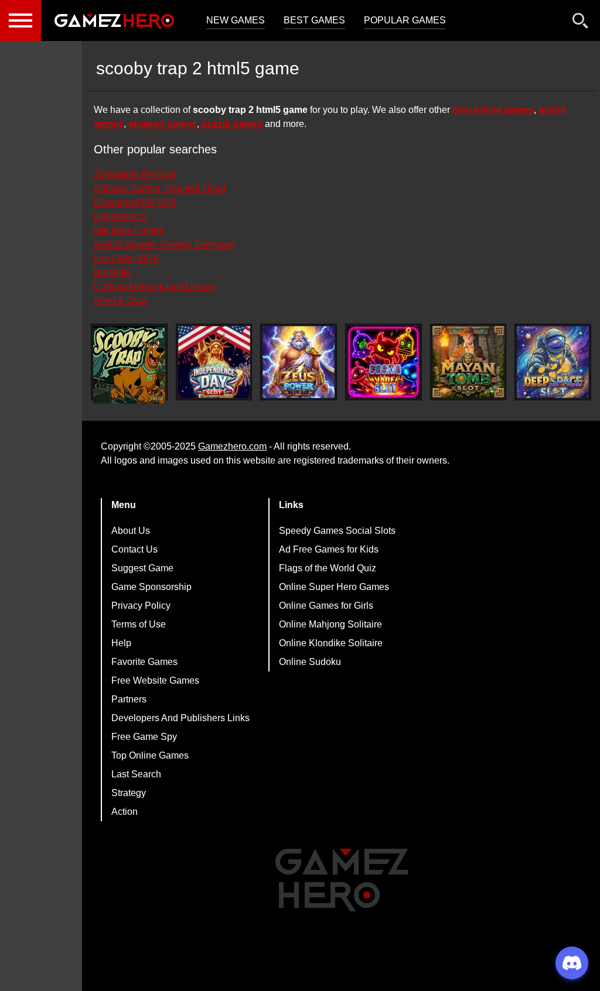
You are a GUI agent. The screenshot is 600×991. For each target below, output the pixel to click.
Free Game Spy (144, 737)
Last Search (136, 774)
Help (121, 643)
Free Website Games (155, 680)
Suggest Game (142, 568)
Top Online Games (150, 755)
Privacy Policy (141, 606)
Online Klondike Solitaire (331, 643)
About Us (130, 531)
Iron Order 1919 (126, 258)
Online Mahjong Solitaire (330, 624)
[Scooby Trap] (129, 365)
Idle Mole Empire (129, 230)
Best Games (314, 20)
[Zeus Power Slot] (298, 362)
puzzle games (232, 124)
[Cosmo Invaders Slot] (383, 362)
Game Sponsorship (151, 587)
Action (124, 812)
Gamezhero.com (232, 446)
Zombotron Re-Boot (135, 174)
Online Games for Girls (326, 606)
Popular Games (405, 20)
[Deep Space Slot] (553, 362)
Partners (128, 699)
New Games (235, 20)
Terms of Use (138, 624)
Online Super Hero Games (334, 587)
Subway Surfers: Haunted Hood (160, 188)
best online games (493, 110)
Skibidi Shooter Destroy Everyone (164, 244)
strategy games (162, 124)
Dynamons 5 (120, 216)
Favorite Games (144, 662)
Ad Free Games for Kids (329, 549)
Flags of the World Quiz (327, 568)
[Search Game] (580, 23)
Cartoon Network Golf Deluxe (155, 287)
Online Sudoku (310, 662)
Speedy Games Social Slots (337, 531)
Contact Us (134, 549)
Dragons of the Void (135, 202)
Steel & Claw (121, 301)
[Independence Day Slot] (214, 362)
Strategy (128, 793)
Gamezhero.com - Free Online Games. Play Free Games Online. (114, 20)
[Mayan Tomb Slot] (468, 362)
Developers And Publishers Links (180, 718)
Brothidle (112, 272)
